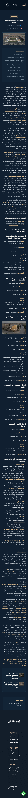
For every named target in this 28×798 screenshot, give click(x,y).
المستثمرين (17, 608)
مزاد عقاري (10, 659)
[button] (24, 5)
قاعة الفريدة (13, 225)
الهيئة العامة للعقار (19, 601)
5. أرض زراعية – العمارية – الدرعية (17, 73)
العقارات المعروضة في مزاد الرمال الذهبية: (14, 57)
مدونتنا (16, 642)
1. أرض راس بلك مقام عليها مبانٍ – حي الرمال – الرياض (14, 61)
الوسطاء (18, 610)
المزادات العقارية (17, 659)
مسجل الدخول (11, 703)
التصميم (19, 612)
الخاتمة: (22, 79)
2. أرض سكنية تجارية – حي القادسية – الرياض (14, 65)
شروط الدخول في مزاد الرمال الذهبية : (15, 76)
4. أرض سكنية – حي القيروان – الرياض (16, 70)
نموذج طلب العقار (12, 634)
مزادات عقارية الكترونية (16, 663)
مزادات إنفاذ (20, 661)
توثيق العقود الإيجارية (19, 617)
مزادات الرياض (12, 661)
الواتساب (21, 636)
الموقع (22, 258)
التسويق (14, 612)
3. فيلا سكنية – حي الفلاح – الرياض (16, 68)
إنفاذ (6, 569)
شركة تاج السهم (11, 571)
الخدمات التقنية (15, 615)
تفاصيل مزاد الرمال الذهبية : (18, 54)
